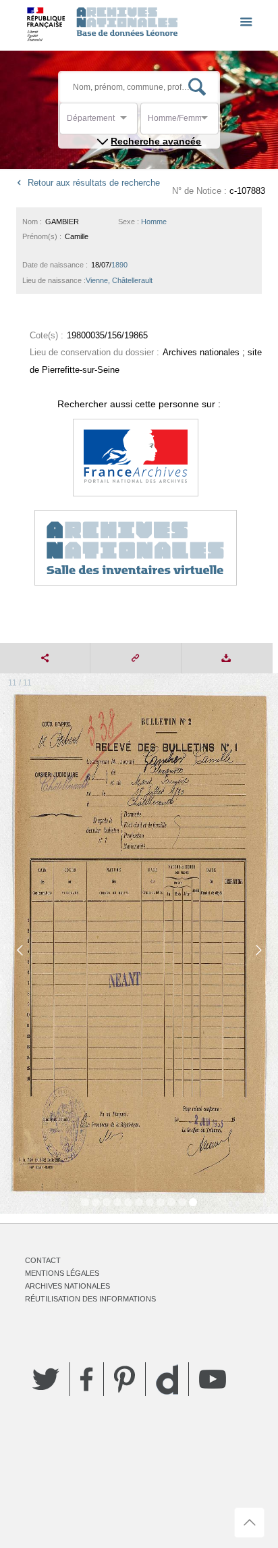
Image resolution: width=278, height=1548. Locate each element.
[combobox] (127, 122)
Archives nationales (67, 1286)
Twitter (45, 1379)
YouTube (212, 1379)
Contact (43, 1260)
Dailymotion (167, 1379)
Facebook (86, 1379)
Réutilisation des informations (90, 1299)
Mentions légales (62, 1273)
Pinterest (124, 1379)
